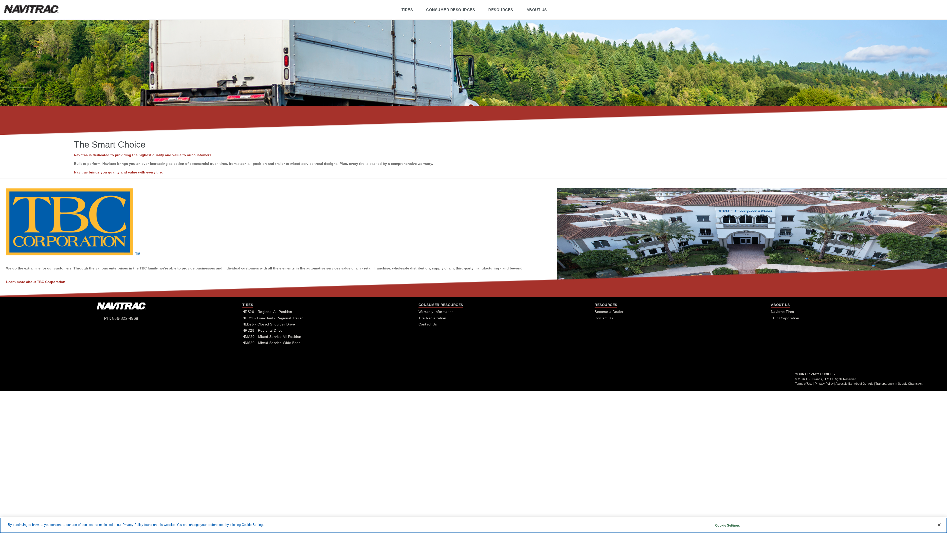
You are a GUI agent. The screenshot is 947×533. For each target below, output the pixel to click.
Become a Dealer (609, 312)
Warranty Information (436, 312)
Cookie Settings (727, 525)
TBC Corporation (785, 318)
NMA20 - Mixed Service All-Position (271, 337)
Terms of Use (804, 383)
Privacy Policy (824, 383)
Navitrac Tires (782, 312)
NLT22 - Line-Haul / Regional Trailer (272, 318)
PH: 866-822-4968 (121, 318)
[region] (473, 525)
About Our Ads (863, 383)
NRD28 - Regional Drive (262, 330)
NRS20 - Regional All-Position (267, 312)
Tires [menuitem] (407, 10)
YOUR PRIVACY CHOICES (815, 374)
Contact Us (428, 324)
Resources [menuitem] (500, 10)
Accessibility (844, 383)
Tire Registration (432, 318)
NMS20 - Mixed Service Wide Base (271, 343)
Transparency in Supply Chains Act (898, 383)
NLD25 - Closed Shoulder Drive (268, 324)
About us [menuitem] (537, 10)
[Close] (939, 524)
